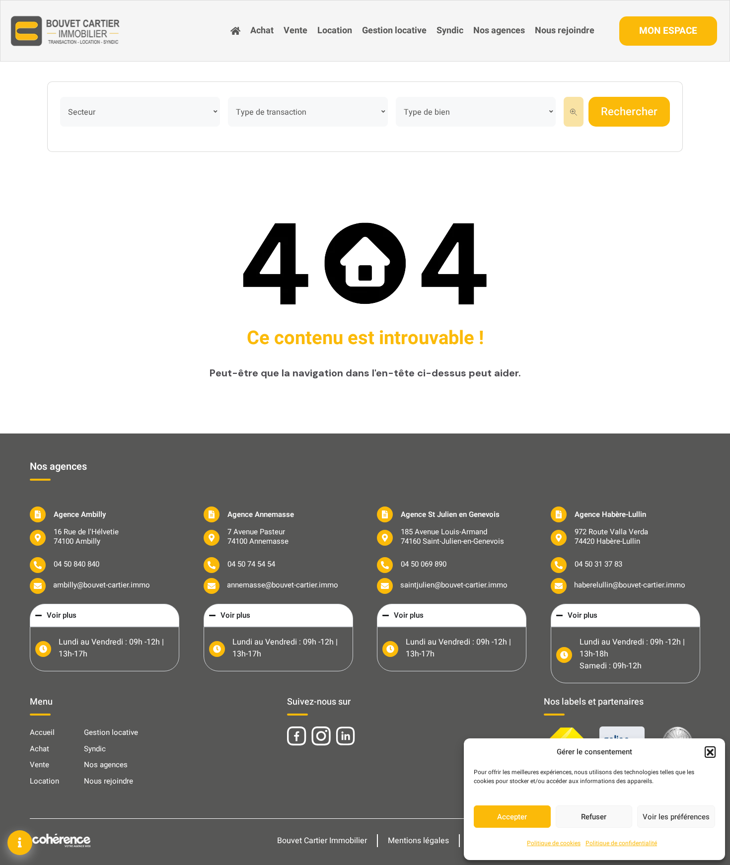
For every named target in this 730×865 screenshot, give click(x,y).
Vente (295, 30)
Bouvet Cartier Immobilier (322, 841)
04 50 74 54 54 (251, 564)
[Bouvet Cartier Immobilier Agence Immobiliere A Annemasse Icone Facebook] (296, 736)
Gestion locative (394, 30)
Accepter (512, 816)
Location (334, 30)
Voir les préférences (676, 816)
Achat (262, 30)
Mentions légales (418, 841)
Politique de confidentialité (621, 843)
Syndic (450, 30)
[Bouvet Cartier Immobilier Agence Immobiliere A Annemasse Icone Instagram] (321, 736)
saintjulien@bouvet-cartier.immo (454, 584)
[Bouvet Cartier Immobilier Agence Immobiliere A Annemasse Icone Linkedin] (345, 736)
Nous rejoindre (564, 30)
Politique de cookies (554, 843)
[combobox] (140, 112)
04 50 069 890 (423, 564)
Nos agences (499, 30)
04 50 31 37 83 (598, 564)
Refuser (593, 816)
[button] (710, 752)
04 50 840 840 (76, 564)
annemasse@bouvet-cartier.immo (282, 584)
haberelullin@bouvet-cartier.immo (629, 584)
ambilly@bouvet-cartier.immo (101, 584)
